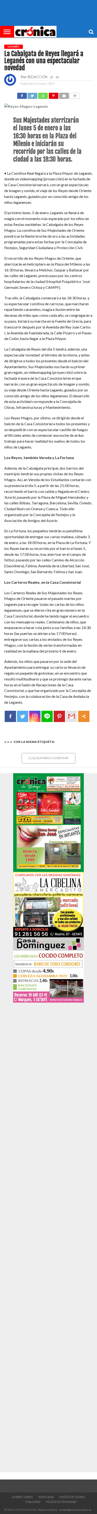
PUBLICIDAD (32, 1502)
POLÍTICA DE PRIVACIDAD (61, 1502)
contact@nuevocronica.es (75, 1509)
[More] (83, 716)
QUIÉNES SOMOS (22, 1497)
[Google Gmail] (71, 716)
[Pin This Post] (53, 94)
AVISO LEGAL (46, 1497)
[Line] (47, 716)
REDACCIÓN (37, 77)
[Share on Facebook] (22, 94)
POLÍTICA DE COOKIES (72, 1497)
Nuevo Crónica (48, 1509)
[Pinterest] (59, 716)
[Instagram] (34, 716)
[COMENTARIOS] (75, 94)
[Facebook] (10, 716)
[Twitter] (22, 716)
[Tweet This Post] (32, 94)
